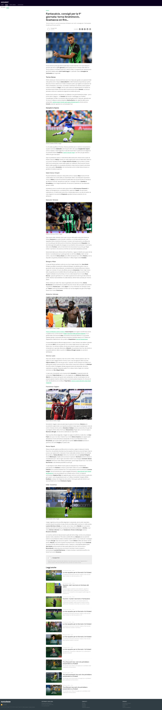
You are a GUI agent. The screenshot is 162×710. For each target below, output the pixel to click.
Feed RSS (5, 704)
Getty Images (25, 707)
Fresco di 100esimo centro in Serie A (55, 331)
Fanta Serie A (13, 4)
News (6, 4)
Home (2, 4)
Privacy (124, 706)
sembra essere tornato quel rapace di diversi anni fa (66, 102)
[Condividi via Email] (90, 29)
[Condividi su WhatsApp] (85, 29)
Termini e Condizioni (127, 707)
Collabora (84, 706)
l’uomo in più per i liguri (69, 152)
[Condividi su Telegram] (87, 29)
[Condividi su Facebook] (82, 29)
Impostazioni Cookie (127, 703)
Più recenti (3, 7)
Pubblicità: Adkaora (86, 707)
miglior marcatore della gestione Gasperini (74, 333)
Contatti (83, 703)
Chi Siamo (84, 704)
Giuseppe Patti (54, 28)
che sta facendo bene (82, 339)
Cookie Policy (125, 704)
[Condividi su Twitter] (80, 29)
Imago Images (32, 707)
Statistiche (20, 4)
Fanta (7, 7)
